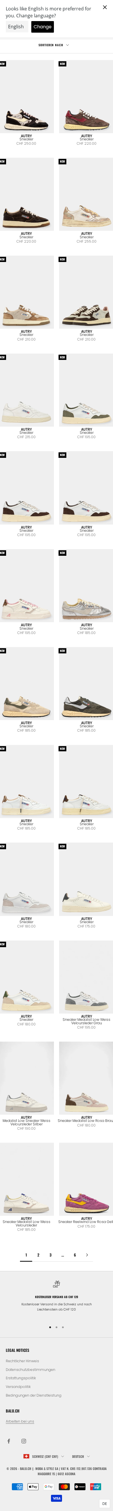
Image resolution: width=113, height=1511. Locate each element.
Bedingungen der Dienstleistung (33, 1395)
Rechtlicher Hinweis (22, 1360)
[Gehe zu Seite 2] (87, 1254)
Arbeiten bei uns (20, 1421)
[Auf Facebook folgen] (9, 1441)
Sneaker (26, 139)
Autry (26, 135)
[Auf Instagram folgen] (24, 1441)
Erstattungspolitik (21, 1378)
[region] (56, 1298)
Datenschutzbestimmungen (30, 1369)
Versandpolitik (18, 1386)
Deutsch (78, 1456)
